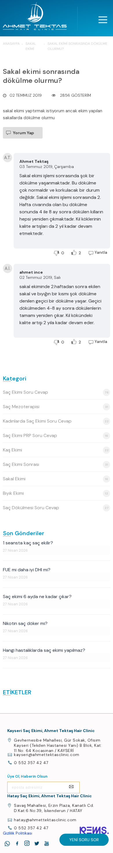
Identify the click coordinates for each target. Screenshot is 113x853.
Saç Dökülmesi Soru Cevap (56, 508)
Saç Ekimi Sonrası (55, 464)
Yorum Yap (23, 132)
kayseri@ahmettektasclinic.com (46, 754)
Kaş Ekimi (56, 450)
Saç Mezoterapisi (55, 407)
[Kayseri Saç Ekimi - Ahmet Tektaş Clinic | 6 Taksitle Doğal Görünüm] (35, 17)
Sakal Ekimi (55, 479)
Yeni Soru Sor (84, 839)
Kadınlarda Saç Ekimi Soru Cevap (56, 421)
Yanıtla (100, 252)
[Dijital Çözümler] (94, 830)
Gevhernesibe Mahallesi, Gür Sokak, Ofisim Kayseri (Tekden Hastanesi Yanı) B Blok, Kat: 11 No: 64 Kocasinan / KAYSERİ (58, 745)
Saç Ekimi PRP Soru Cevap (55, 435)
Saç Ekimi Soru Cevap (56, 392)
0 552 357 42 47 (31, 762)
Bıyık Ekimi (55, 493)
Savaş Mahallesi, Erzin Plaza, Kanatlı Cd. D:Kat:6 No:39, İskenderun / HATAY (54, 808)
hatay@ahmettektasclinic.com (45, 819)
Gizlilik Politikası (17, 833)
